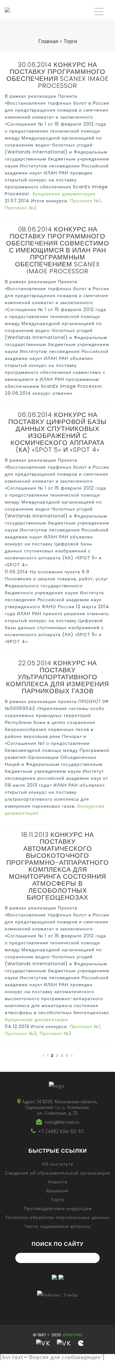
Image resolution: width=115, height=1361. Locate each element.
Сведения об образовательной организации (57, 1173)
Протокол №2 (21, 208)
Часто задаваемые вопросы (58, 1226)
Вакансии (57, 1191)
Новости (57, 1182)
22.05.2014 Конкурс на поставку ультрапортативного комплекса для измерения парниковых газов (57, 677)
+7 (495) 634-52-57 (61, 1131)
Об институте (57, 1164)
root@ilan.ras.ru (62, 1122)
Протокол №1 (85, 201)
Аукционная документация (64, 194)
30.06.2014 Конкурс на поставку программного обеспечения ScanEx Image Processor (57, 75)
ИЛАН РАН (72, 1335)
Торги (57, 1199)
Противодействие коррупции (58, 1208)
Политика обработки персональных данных (57, 1217)
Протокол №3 (56, 1033)
